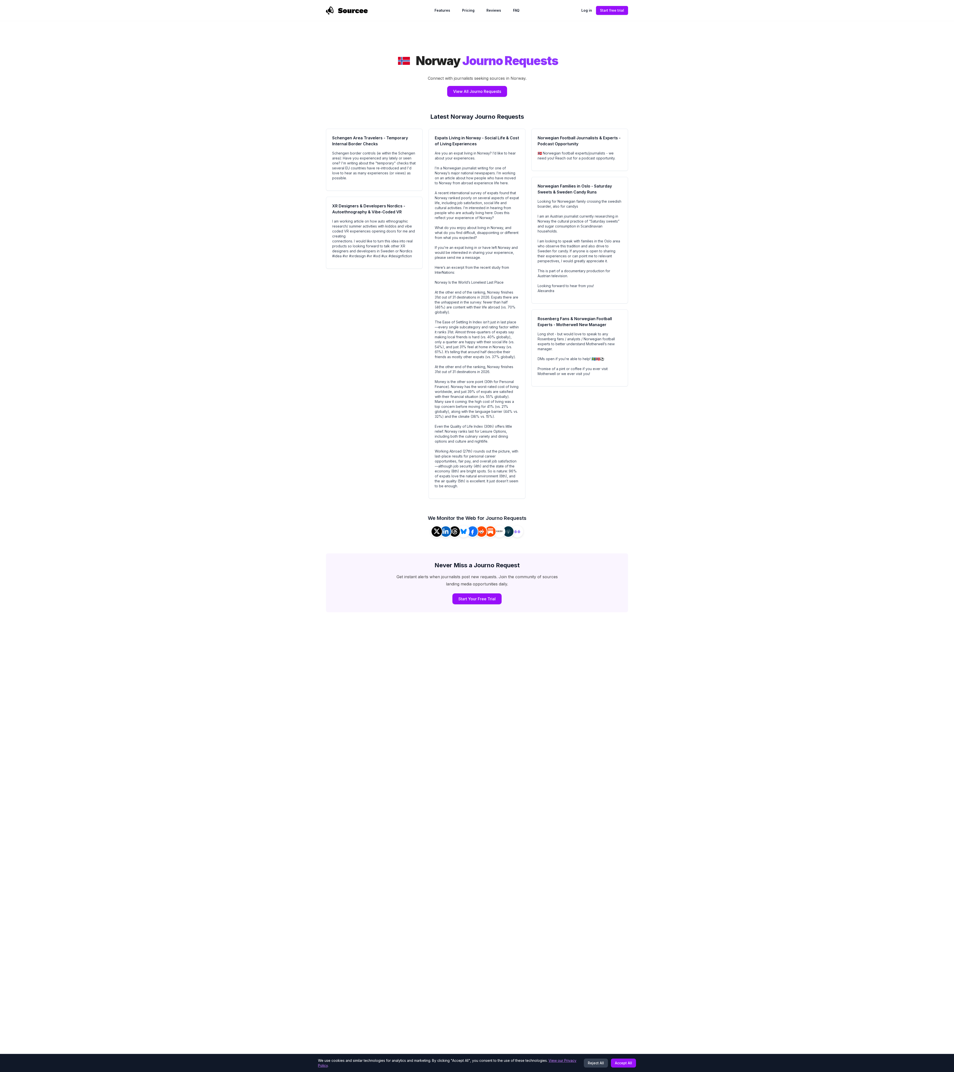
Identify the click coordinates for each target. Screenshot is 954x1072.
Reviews (493, 10)
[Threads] (454, 531)
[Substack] (490, 531)
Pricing (468, 10)
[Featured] (517, 531)
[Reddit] (481, 531)
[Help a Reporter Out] (499, 531)
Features (442, 10)
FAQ (516, 10)
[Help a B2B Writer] (508, 531)
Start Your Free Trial (477, 598)
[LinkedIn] (445, 531)
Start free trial (612, 10)
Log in (586, 10)
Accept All (623, 1063)
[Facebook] (472, 531)
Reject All (596, 1063)
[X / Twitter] (437, 531)
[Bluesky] (463, 531)
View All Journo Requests (477, 91)
